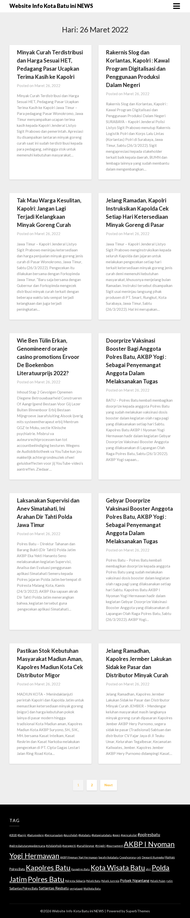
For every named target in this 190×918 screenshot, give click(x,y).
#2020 (13, 835)
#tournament (114, 845)
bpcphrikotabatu (108, 857)
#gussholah (71, 835)
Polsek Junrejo (110, 880)
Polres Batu (46, 879)
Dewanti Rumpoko (153, 857)
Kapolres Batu (48, 867)
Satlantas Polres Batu (23, 888)
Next (108, 785)
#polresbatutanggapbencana (27, 845)
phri (148, 869)
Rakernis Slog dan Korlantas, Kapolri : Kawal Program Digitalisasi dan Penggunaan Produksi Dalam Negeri (137, 68)
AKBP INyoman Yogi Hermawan (79, 857)
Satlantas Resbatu (54, 888)
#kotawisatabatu (102, 835)
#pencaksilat (129, 835)
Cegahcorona (127, 857)
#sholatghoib (54, 845)
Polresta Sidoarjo (75, 880)
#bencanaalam (54, 835)
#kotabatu (84, 835)
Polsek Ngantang (134, 880)
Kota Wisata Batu (118, 867)
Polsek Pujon (158, 880)
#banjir (22, 835)
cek (139, 857)
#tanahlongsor (86, 845)
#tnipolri (100, 845)
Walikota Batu (92, 888)
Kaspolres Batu (80, 869)
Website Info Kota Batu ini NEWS (51, 5)
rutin (169, 880)
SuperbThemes (138, 911)
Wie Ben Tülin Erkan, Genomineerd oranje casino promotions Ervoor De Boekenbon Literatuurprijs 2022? (48, 356)
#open (116, 835)
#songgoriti (69, 845)
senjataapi (76, 888)
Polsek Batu (93, 880)
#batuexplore (35, 835)
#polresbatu (149, 834)
